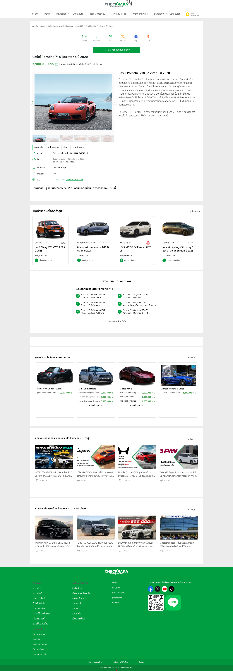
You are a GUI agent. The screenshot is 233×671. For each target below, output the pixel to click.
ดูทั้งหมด (194, 211)
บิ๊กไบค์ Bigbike (39, 603)
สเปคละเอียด (53, 147)
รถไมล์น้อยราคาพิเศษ (41, 623)
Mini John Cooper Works (50, 388)
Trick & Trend (119, 13)
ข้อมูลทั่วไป (38, 147)
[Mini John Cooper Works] (55, 375)
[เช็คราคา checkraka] (116, 4)
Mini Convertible (87, 388)
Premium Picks (140, 13)
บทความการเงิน (39, 608)
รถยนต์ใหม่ (37, 588)
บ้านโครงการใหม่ (39, 634)
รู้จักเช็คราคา (117, 597)
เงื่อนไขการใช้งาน (118, 592)
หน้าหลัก (34, 13)
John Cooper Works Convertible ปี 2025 (48, 392)
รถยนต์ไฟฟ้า (37, 593)
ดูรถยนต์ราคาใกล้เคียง (74, 179)
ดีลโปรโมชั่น (116, 587)
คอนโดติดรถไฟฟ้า (40, 644)
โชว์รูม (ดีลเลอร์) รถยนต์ (42, 613)
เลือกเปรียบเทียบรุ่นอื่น (116, 321)
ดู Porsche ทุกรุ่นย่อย (69, 153)
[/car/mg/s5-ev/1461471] (135, 229)
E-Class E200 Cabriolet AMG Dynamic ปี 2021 (171, 392)
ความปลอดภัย (78, 147)
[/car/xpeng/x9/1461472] (178, 229)
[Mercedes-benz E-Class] (178, 375)
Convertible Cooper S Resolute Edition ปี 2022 (89, 401)
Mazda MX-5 (125, 388)
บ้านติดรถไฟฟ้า (38, 649)
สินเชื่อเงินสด (77, 588)
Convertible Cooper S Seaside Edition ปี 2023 (89, 397)
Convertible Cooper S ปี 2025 (89, 392)
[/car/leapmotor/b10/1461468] (93, 229)
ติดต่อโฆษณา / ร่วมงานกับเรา (167, 13)
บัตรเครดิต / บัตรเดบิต (81, 593)
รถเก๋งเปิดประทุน (59, 167)
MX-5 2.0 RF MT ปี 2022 (127, 401)
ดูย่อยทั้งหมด (94, 405)
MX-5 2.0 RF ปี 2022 (126, 397)
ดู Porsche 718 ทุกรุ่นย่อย (63, 161)
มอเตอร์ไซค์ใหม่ (39, 598)
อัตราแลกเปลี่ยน (78, 618)
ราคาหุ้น (75, 608)
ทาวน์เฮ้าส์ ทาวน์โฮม (40, 654)
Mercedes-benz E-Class (172, 388)
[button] (194, 14)
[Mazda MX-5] (137, 375)
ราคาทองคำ (77, 603)
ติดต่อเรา (115, 602)
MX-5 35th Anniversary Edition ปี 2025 (130, 392)
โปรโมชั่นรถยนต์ (39, 618)
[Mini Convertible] (96, 375)
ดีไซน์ (65, 147)
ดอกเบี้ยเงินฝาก (78, 598)
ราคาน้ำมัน (76, 613)
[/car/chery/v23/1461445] (50, 229)
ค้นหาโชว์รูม (83, 153)
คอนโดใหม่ (37, 639)
